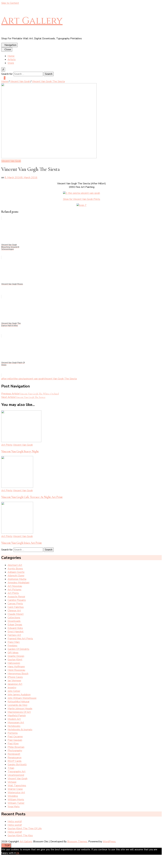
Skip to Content (10, 3)
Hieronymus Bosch (18, 673)
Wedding (13, 796)
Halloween (14, 663)
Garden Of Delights (18, 649)
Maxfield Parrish (17, 715)
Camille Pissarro (17, 600)
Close (7, 49)
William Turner (16, 803)
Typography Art (16, 771)
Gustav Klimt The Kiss (20, 835)
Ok (17, 853)
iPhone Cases (15, 677)
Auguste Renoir (16, 596)
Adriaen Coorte (16, 572)
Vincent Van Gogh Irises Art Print (21, 543)
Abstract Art (15, 565)
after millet (7, 378)
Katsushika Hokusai (18, 701)
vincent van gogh (34, 378)
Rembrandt (14, 754)
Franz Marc (14, 642)
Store (11, 63)
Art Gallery (32, 20)
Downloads (14, 621)
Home (11, 56)
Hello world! (15, 821)
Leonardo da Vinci (17, 705)
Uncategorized (16, 775)
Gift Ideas (13, 652)
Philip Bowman (16, 747)
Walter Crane (15, 789)
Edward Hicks (15, 628)
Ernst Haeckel (16, 631)
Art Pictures (14, 589)
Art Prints (6, 445)
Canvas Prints (15, 603)
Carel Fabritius (16, 607)
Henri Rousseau (16, 670)
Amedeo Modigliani (18, 582)
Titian (11, 768)
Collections (14, 617)
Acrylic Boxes (15, 568)
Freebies (12, 645)
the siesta (19, 378)
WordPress (109, 841)
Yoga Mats (14, 806)
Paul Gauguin (15, 740)
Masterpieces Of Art (19, 712)
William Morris (16, 799)
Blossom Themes (77, 841)
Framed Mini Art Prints (20, 638)
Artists (12, 59)
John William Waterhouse (22, 698)
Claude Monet (16, 614)
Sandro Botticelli (17, 764)
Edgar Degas (15, 624)
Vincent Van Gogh (11, 161)
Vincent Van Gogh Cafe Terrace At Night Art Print (32, 497)
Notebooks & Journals (20, 729)
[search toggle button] (3, 69)
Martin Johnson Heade (20, 708)
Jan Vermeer (14, 680)
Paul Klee (13, 743)
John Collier (14, 691)
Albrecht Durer (16, 575)
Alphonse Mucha (17, 579)
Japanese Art (15, 684)
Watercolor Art (16, 792)
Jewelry (12, 687)
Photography (15, 750)
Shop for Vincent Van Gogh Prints (81, 199)
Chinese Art (14, 610)
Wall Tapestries (17, 785)
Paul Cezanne (15, 736)
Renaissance (14, 757)
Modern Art (14, 719)
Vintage (12, 782)
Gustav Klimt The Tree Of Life (25, 828)
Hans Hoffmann (16, 666)
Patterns (13, 733)
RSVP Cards (14, 761)
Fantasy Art (14, 635)
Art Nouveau (15, 586)
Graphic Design (16, 656)
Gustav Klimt (15, 659)
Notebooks (14, 726)
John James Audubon (19, 694)
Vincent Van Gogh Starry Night (20, 451)
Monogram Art (16, 722)
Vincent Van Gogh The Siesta (60, 378)
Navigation (10, 45)
